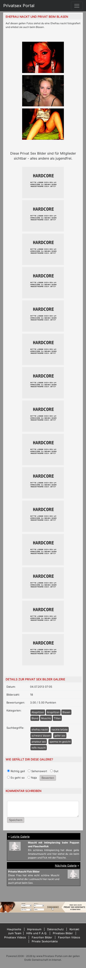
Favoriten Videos (69, 937)
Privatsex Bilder (63, 933)
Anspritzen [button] (53, 712)
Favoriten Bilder (42, 937)
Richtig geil (17, 771)
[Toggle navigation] (77, 6)
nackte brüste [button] (60, 729)
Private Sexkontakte (45, 941)
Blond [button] (35, 718)
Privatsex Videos (15, 937)
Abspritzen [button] (38, 712)
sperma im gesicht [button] (60, 741)
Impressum (34, 929)
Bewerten (48, 777)
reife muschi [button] (39, 747)
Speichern (15, 820)
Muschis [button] (46, 718)
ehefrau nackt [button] (40, 729)
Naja (33, 777)
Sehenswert (38, 771)
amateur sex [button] (39, 741)
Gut (55, 771)
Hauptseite (14, 929)
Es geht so (17, 777)
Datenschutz (55, 929)
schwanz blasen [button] (41, 735)
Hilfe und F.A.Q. (36, 933)
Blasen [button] (66, 712)
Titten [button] (57, 718)
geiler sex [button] (59, 735)
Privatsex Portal (18, 5)
